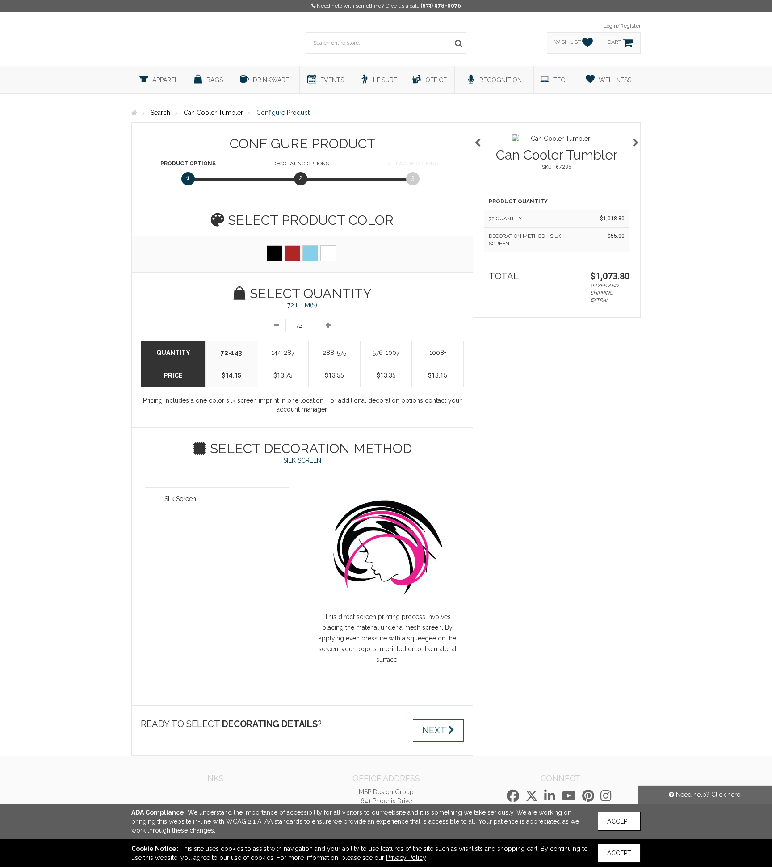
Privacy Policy (406, 857)
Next (435, 730)
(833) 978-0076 (440, 6)
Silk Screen (180, 498)
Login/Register (622, 26)
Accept (619, 821)
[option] (556, 138)
